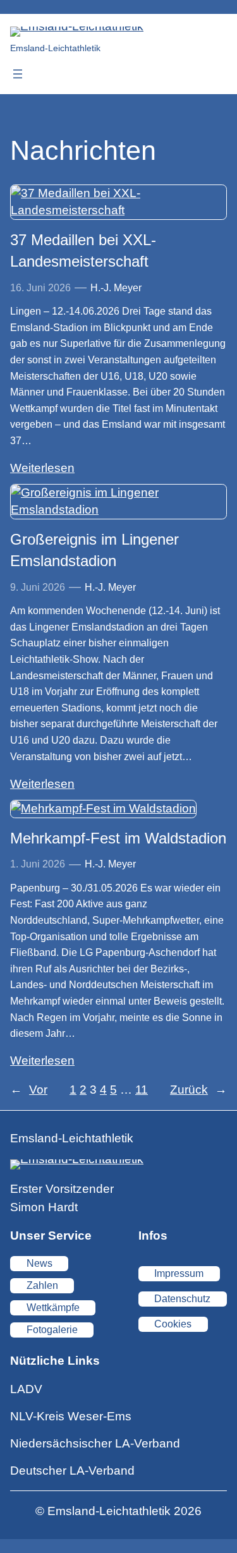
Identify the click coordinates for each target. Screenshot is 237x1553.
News (39, 1263)
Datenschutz (182, 1298)
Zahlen (42, 1285)
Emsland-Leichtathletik (55, 48)
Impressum (179, 1273)
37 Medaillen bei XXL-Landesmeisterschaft (83, 250)
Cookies (172, 1324)
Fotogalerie (52, 1329)
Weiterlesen (42, 467)
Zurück (198, 1089)
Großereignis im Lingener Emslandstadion (94, 550)
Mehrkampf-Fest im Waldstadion (118, 838)
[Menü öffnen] (17, 74)
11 (141, 1089)
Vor (28, 1089)
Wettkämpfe (53, 1307)
